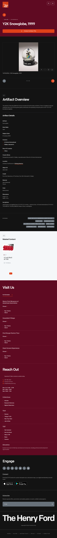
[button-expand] (10, 246)
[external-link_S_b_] (28, 382)
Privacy (33, 533)
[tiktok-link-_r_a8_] (24, 468)
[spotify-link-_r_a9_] (28, 468)
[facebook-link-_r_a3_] (4, 468)
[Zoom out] (44, 69)
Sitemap (39, 533)
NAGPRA (9, 533)
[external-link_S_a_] (28, 380)
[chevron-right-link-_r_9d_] (10, 273)
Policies (15, 533)
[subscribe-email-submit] (52, 504)
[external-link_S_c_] (28, 383)
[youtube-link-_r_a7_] (20, 468)
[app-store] (8, 483)
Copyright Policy (24, 533)
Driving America (19, 163)
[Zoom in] (41, 69)
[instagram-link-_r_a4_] (8, 468)
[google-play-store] (21, 483)
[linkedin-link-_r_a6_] (16, 468)
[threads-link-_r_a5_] (12, 468)
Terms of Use (46, 533)
